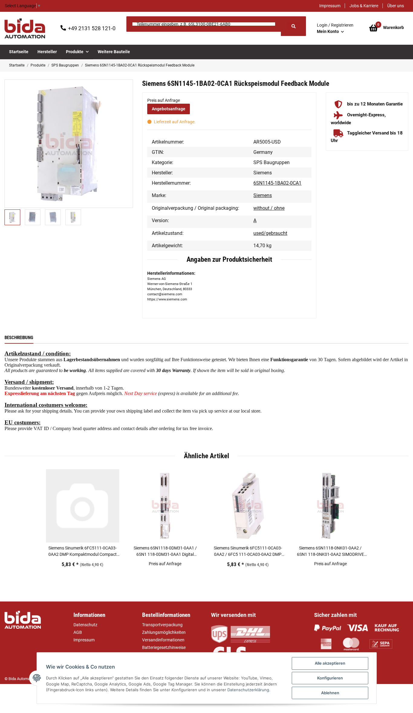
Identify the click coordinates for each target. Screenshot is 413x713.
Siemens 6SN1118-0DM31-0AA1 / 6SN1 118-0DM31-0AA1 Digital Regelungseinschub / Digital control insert (165, 552)
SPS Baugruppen (271, 162)
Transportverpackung (162, 624)
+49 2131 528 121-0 (91, 28)
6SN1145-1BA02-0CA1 (277, 183)
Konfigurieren (330, 678)
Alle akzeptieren (330, 663)
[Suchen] (293, 26)
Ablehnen (330, 692)
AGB (77, 632)
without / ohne (269, 208)
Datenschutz (85, 624)
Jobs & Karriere (364, 5)
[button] (335, 28)
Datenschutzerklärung (248, 689)
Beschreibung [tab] (19, 337)
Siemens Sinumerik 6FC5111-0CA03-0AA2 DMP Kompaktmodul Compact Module (82, 552)
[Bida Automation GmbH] (25, 28)
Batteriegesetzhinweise (164, 647)
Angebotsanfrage (168, 108)
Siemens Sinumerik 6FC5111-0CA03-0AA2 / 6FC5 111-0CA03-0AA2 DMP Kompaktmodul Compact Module (248, 552)
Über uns (395, 5)
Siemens (262, 195)
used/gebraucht (270, 233)
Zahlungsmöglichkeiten (164, 632)
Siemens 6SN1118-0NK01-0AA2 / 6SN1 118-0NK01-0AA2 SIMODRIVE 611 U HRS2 (330, 552)
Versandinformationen (163, 639)
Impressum (329, 5)
